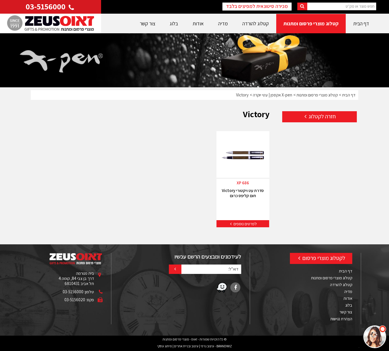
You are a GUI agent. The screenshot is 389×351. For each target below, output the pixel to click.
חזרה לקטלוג (322, 116)
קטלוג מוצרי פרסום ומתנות (311, 23)
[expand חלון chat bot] (271, 220)
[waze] (221, 287)
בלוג (174, 23)
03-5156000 (46, 6)
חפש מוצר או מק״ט (360, 6)
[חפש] (302, 6)
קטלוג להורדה (255, 23)
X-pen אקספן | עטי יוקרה (272, 95)
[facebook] (235, 287)
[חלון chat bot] (309, 282)
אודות (198, 23)
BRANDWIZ (224, 346)
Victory (242, 95)
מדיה (223, 23)
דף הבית (361, 23)
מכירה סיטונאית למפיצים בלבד (257, 6)
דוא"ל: (233, 268)
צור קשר (147, 23)
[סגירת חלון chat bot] (264, 220)
